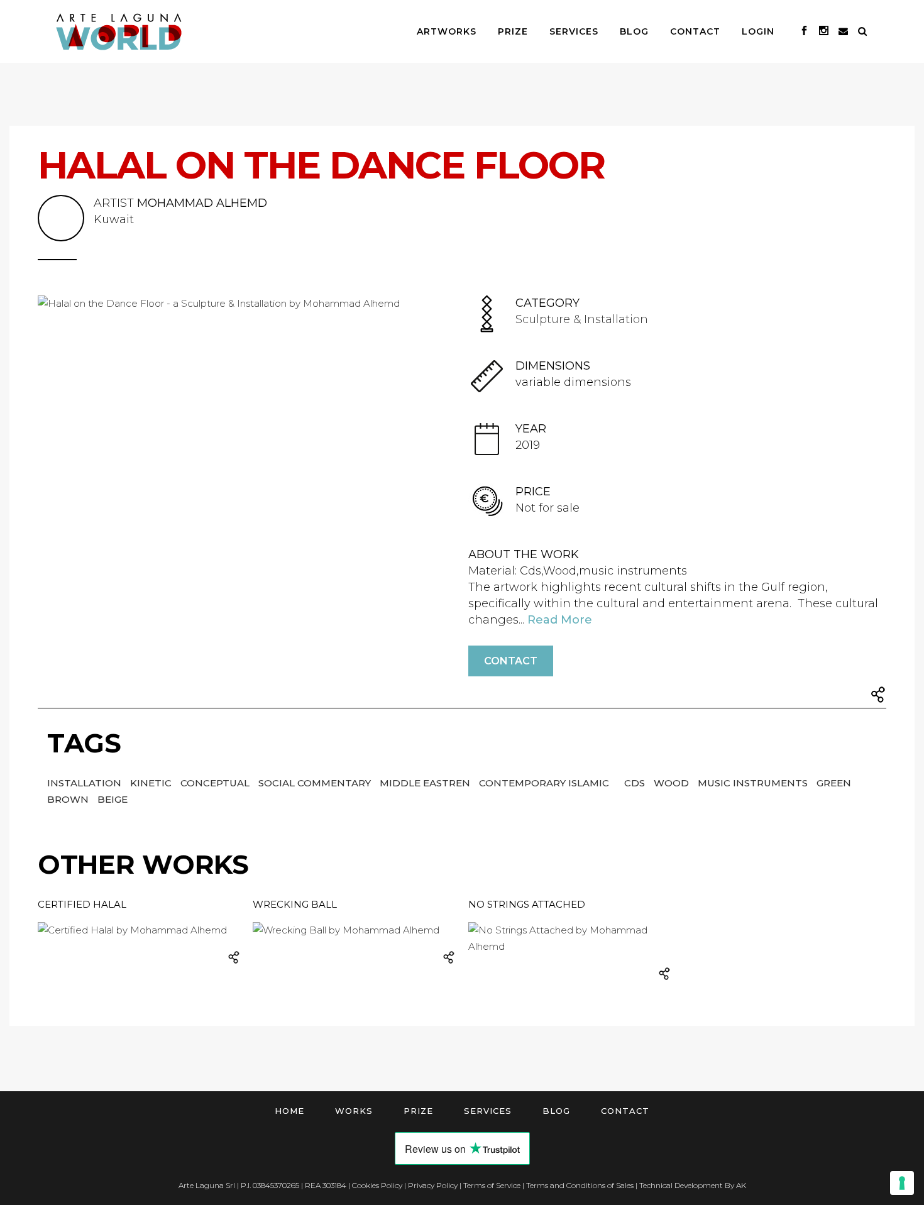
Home (289, 1111)
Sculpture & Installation (581, 319)
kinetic (152, 783)
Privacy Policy (433, 1185)
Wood (672, 783)
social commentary (315, 783)
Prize (418, 1111)
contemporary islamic (545, 783)
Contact (510, 661)
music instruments (754, 783)
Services (488, 1111)
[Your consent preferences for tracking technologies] (902, 1183)
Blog (556, 1111)
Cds (635, 783)
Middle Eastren (426, 783)
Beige (112, 799)
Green (834, 783)
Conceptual (216, 783)
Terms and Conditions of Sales (580, 1185)
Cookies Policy (377, 1185)
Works (354, 1111)
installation (85, 783)
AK (741, 1185)
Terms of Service (491, 1185)
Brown (69, 799)
